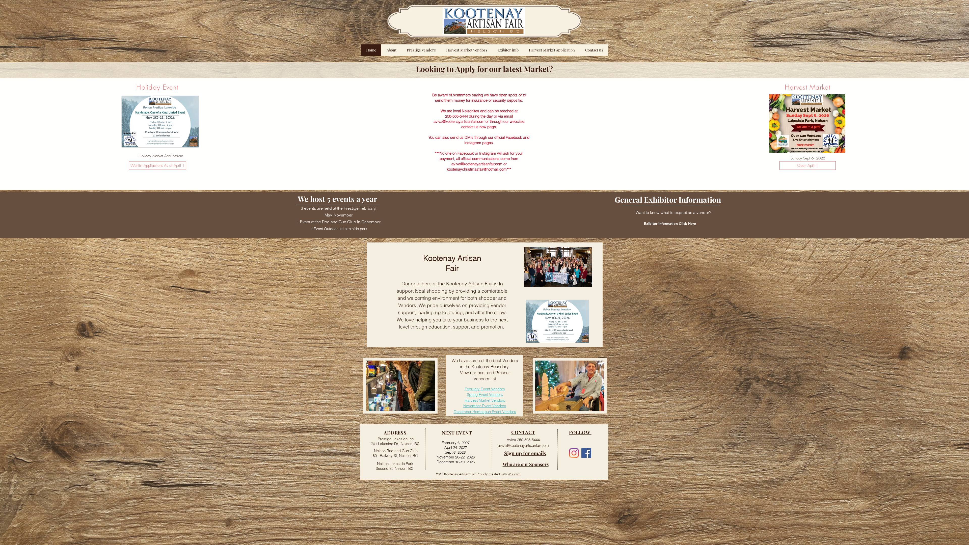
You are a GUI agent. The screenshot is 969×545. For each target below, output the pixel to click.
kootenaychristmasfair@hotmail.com (477, 169)
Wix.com (514, 474)
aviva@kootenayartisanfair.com (459, 121)
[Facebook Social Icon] (586, 453)
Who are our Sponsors (526, 464)
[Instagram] (574, 453)
